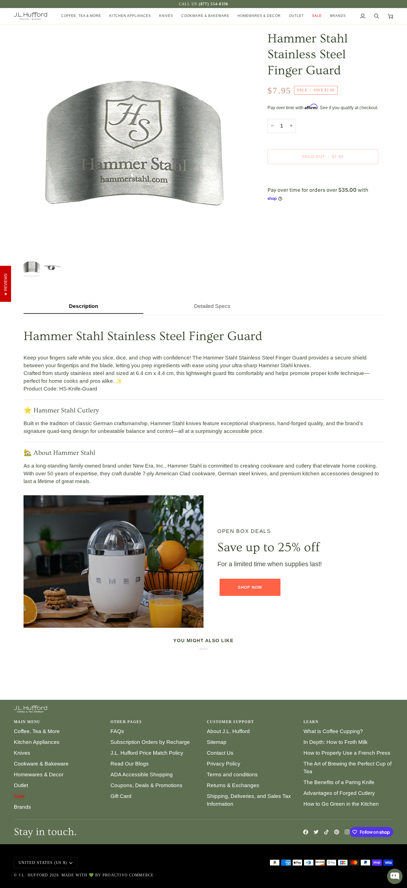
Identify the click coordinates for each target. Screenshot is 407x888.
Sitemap (216, 742)
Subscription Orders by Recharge (150, 742)
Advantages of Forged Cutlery (339, 793)
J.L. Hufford (33, 875)
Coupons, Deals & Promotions (146, 785)
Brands (22, 807)
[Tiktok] (326, 832)
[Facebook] (305, 832)
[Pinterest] (336, 832)
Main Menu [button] (27, 722)
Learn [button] (310, 722)
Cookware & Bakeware (41, 764)
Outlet (21, 785)
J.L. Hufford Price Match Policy (146, 753)
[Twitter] (316, 832)
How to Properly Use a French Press (346, 753)
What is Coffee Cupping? (333, 731)
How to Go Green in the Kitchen (341, 804)
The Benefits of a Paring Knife (338, 782)
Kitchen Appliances (37, 742)
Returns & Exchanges (233, 785)
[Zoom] (34, 245)
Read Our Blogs (129, 764)
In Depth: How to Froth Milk (335, 742)
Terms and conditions (232, 774)
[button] (81, 16)
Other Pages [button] (126, 722)
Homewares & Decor (38, 774)
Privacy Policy (223, 764)
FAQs (117, 731)
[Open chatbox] (395, 876)
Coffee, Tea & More (37, 731)
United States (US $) (43, 863)
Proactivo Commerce (128, 875)
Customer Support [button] (230, 722)
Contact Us (220, 753)
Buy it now (323, 175)
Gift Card (121, 796)
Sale (19, 796)
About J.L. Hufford (228, 731)
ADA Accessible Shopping (141, 774)
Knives (22, 753)
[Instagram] (347, 832)
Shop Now (250, 587)
